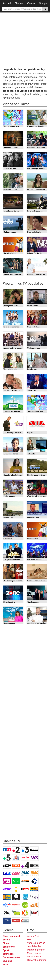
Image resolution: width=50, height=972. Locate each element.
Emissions (9, 946)
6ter (16, 873)
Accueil (7, 3)
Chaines (19, 3)
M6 (16, 857)
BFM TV (34, 889)
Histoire (25, 920)
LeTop (34, 913)
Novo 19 (7, 889)
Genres (31, 3)
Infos (5, 964)
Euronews (16, 897)
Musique (7, 961)
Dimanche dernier (36, 959)
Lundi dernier (34, 956)
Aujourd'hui (33, 936)
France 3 (25, 849)
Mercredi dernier (36, 949)
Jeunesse (8, 953)
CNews (25, 889)
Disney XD (16, 913)
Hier (29, 939)
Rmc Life (7, 881)
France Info (16, 889)
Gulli (25, 905)
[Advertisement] (25, 39)
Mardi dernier (34, 953)
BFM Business (7, 897)
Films (6, 943)
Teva (16, 881)
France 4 (25, 865)
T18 (34, 881)
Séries (6, 939)
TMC (7, 865)
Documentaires (11, 957)
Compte (43, 3)
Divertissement (11, 936)
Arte (25, 857)
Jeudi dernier (34, 946)
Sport (6, 950)
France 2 (16, 849)
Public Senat (16, 920)
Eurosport (7, 905)
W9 (34, 857)
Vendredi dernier (36, 942)
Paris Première (25, 881)
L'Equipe (16, 905)
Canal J (34, 905)
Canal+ (34, 849)
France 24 (25, 897)
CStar (34, 865)
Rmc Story (34, 873)
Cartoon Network (7, 913)
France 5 (7, 857)
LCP (7, 920)
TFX (16, 865)
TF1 (7, 849)
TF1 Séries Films (7, 873)
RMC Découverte (25, 873)
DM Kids (25, 913)
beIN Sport (34, 897)
